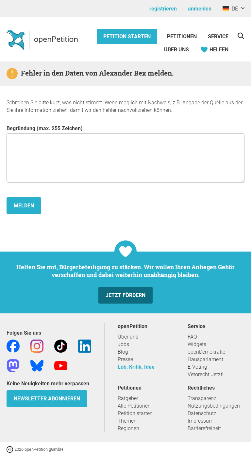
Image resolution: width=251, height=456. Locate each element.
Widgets (197, 344)
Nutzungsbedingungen (214, 406)
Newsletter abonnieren (47, 398)
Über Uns (176, 49)
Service (218, 36)
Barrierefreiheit (204, 428)
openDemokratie (206, 352)
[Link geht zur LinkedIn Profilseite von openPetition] (84, 345)
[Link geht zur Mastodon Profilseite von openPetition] (13, 365)
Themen (127, 421)
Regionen (128, 428)
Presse (125, 359)
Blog (123, 352)
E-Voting (197, 367)
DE (233, 9)
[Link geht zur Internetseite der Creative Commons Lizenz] (10, 449)
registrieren (163, 9)
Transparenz (202, 398)
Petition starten (127, 36)
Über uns (128, 337)
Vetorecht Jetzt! (206, 374)
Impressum (200, 421)
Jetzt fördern (125, 295)
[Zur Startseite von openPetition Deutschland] (43, 39)
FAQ (192, 337)
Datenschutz (202, 413)
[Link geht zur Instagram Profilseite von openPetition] (36, 345)
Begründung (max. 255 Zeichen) (45, 128)
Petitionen (182, 36)
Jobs (123, 344)
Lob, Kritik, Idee (136, 367)
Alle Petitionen (134, 406)
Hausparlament (205, 359)
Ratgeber (128, 398)
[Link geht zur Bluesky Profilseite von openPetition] (36, 365)
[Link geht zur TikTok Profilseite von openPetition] (60, 345)
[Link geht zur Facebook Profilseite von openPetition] (13, 345)
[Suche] (241, 36)
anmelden (199, 9)
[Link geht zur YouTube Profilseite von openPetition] (60, 365)
